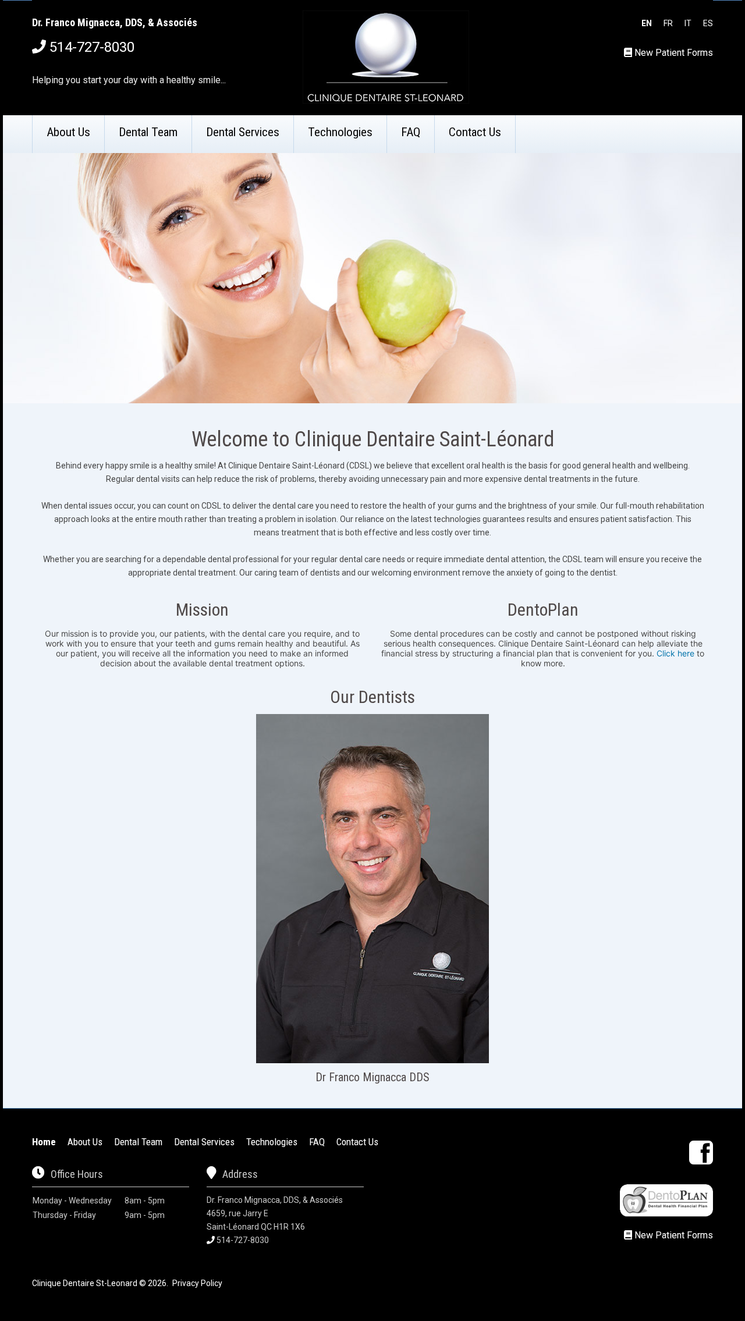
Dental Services (242, 132)
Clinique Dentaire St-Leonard (84, 1283)
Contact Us (475, 132)
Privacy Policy (197, 1283)
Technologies (340, 132)
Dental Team (148, 132)
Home (44, 1142)
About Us (68, 132)
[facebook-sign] (701, 1152)
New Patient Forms (673, 52)
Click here (675, 653)
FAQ (410, 132)
